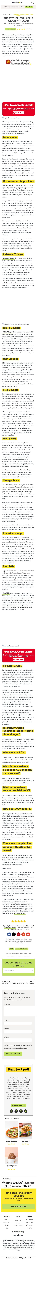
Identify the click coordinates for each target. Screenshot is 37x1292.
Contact (18, 1220)
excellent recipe (19, 913)
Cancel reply (22, 993)
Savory (6, 1220)
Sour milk (6, 593)
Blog (11, 14)
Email (6, 1028)
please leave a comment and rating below (19, 926)
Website (6, 1037)
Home (5, 14)
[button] (4, 2)
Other (7, 1228)
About (18, 1223)
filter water (7, 780)
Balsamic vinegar (9, 258)
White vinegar (8, 332)
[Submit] (32, 971)
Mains (7, 1225)
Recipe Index (18, 1225)
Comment (7, 1004)
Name (6, 1020)
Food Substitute (22, 948)
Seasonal (6, 1222)
